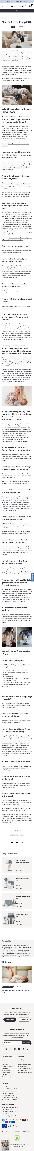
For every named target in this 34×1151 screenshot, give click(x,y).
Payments (5, 1068)
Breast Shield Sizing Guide (9, 1089)
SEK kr (25, 1132)
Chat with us (10, 1019)
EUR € (14, 1132)
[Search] (29, 6)
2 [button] (17, 998)
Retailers (4, 1074)
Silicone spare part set (9, 672)
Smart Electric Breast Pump (10, 1107)
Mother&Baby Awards (25, 820)
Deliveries (5, 1064)
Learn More (19, 870)
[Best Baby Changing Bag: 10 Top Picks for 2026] (17, 974)
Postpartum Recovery (8, 1095)
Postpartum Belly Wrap (8, 1114)
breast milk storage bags (11, 703)
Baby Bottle (13, 680)
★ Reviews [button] (32, 577)
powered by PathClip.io (4, 1149)
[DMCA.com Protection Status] (17, 1138)
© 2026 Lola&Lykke (17, 1146)
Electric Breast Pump (21, 333)
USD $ (30, 1132)
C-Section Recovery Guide (9, 1097)
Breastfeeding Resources (9, 1091)
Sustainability (22, 1062)
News (13, 26)
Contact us (5, 1060)
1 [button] (15, 998)
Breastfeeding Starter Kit (9, 1116)
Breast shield (6, 671)
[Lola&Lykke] (17, 6)
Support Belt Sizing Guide (9, 1099)
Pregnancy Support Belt (9, 1111)
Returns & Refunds (7, 1066)
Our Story (21, 1060)
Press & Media (22, 1066)
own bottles (15, 454)
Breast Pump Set (7, 1109)
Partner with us (22, 1070)
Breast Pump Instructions (9, 1087)
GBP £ (19, 1132)
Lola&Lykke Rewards (24, 1064)
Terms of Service (6, 1070)
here (9, 770)
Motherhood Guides (7, 986)
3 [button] (19, 998)
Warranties (5, 1062)
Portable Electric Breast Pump (18, 614)
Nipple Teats (14, 678)
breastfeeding (14, 835)
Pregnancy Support (7, 1093)
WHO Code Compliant (25, 1068)
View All (30, 963)
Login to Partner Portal (25, 1072)
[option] (17, 981)
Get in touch (24, 1019)
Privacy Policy (6, 1072)
